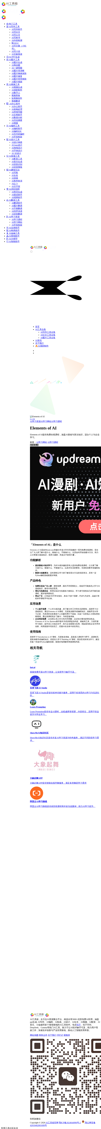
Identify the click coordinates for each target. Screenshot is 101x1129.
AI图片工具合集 (48, 338)
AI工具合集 (40, 329)
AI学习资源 (35, 421)
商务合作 (43, 1035)
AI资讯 (38, 340)
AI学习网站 (46, 421)
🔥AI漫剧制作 (42, 346)
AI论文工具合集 (48, 335)
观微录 (67, 1035)
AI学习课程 (56, 421)
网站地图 (34, 1035)
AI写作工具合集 (48, 332)
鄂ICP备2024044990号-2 (70, 1123)
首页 (37, 327)
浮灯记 (60, 1035)
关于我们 (39, 343)
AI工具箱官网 (52, 1123)
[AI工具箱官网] (43, 249)
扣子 (79, 1025)
